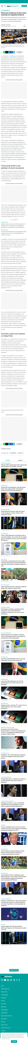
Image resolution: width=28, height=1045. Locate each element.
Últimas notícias (5, 988)
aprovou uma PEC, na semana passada (15, 153)
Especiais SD (4, 1012)
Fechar (14, 1041)
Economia (3, 1003)
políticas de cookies (6, 1038)
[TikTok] (11, 980)
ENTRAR (24, 5)
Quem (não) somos (5, 1027)
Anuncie (3, 1021)
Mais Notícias (14, 970)
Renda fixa (3, 1006)
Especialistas (4, 1009)
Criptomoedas (4, 994)
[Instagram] (2, 980)
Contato (3, 1030)
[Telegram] (14, 980)
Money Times (4, 1024)
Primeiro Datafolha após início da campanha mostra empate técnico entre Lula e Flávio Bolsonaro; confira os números (13, 233)
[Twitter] (17, 980)
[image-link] (14, 475)
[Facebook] (19, 980)
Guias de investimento (6, 1015)
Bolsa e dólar (4, 991)
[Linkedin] (8, 980)
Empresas (3, 997)
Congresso (13, 56)
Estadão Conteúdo (5, 24)
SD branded (4, 1018)
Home (2, 985)
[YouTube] (5, 980)
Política (20, 453)
